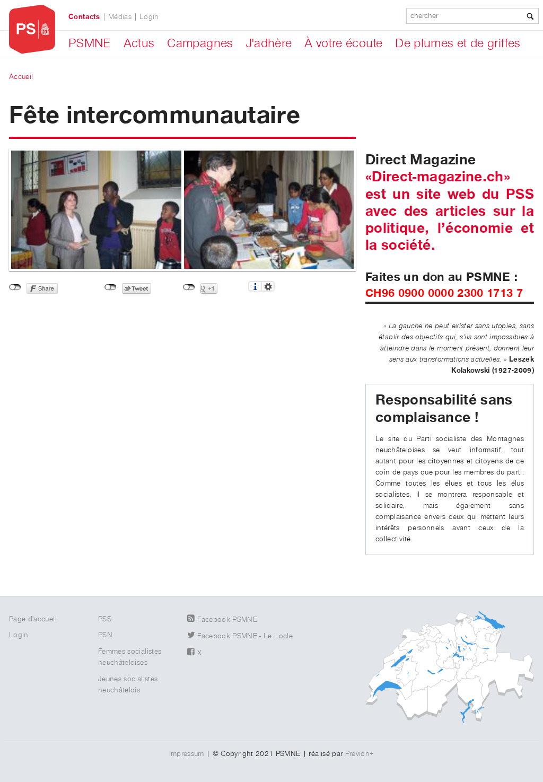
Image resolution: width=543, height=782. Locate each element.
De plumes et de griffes (457, 43)
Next (375, 204)
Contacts (84, 17)
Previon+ (359, 754)
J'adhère (269, 43)
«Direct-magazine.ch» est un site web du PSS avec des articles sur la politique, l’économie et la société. (449, 211)
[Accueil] (32, 29)
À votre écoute (343, 43)
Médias (120, 17)
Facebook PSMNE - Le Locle (245, 636)
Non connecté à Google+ (189, 287)
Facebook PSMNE (227, 619)
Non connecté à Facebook (15, 287)
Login (149, 17)
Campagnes (200, 43)
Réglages (268, 286)
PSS (104, 619)
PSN (105, 635)
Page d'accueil (33, 619)
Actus (139, 43)
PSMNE (89, 43)
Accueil (21, 77)
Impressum (186, 754)
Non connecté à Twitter (110, 287)
